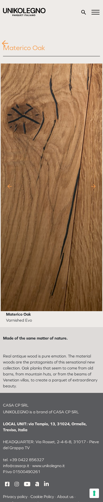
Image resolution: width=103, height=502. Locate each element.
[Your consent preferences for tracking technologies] (94, 493)
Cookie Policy (42, 496)
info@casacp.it (16, 465)
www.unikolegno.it (48, 465)
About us (65, 496)
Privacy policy (15, 496)
